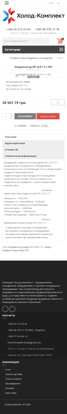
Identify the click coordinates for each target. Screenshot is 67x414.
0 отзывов (20, 125)
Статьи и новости (13, 379)
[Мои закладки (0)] (43, 3)
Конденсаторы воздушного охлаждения (31, 57)
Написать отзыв (39, 125)
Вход (51, 3)
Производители (12, 383)
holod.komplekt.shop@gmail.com (24, 342)
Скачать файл (48, 116)
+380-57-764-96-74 (17, 336)
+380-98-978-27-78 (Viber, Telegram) (26, 330)
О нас (8, 369)
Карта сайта (10, 393)
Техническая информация (20, 155)
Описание (11, 136)
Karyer (48, 247)
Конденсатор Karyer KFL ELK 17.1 (25, 247)
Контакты (9, 388)
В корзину (25, 116)
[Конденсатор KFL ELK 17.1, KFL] (33, 75)
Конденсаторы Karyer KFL (16, 250)
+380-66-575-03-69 (18, 29)
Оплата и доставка (13, 374)
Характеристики (15, 143)
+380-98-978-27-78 (47, 29)
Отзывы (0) (11, 149)
